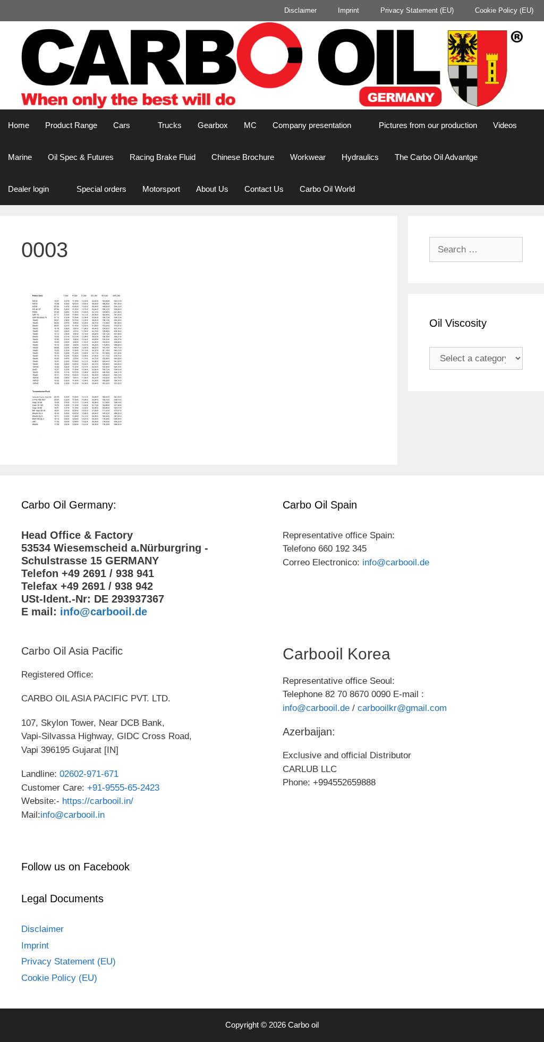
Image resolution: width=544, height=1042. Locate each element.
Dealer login (28, 188)
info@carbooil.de (103, 611)
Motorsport (161, 188)
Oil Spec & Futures (81, 157)
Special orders (101, 188)
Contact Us (264, 188)
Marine (20, 157)
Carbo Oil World (327, 188)
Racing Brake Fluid (163, 157)
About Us (212, 188)
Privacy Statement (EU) (417, 10)
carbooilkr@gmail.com (402, 708)
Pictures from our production (428, 125)
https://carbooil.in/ (97, 801)
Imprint (348, 10)
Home (18, 125)
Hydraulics (360, 157)
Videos (505, 125)
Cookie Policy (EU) (504, 10)
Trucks (170, 125)
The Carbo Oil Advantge (436, 157)
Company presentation (312, 125)
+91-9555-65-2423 (123, 788)
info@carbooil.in (72, 815)
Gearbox (213, 125)
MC (250, 125)
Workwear (308, 157)
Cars (121, 125)
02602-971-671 (89, 774)
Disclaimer (300, 10)
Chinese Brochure (242, 157)
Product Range (71, 125)
